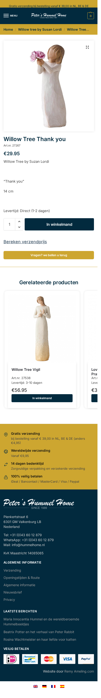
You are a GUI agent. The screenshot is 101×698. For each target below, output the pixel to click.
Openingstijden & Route (22, 578)
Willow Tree (76, 29)
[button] (87, 47)
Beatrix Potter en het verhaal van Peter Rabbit (39, 632)
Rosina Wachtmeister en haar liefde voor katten (40, 639)
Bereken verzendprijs (25, 241)
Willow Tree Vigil (26, 369)
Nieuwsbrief (13, 592)
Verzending (12, 570)
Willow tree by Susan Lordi (40, 29)
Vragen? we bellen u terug (49, 255)
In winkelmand (59, 224)
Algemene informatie (19, 585)
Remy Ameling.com (79, 671)
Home (8, 29)
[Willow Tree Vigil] (42, 328)
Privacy (9, 600)
